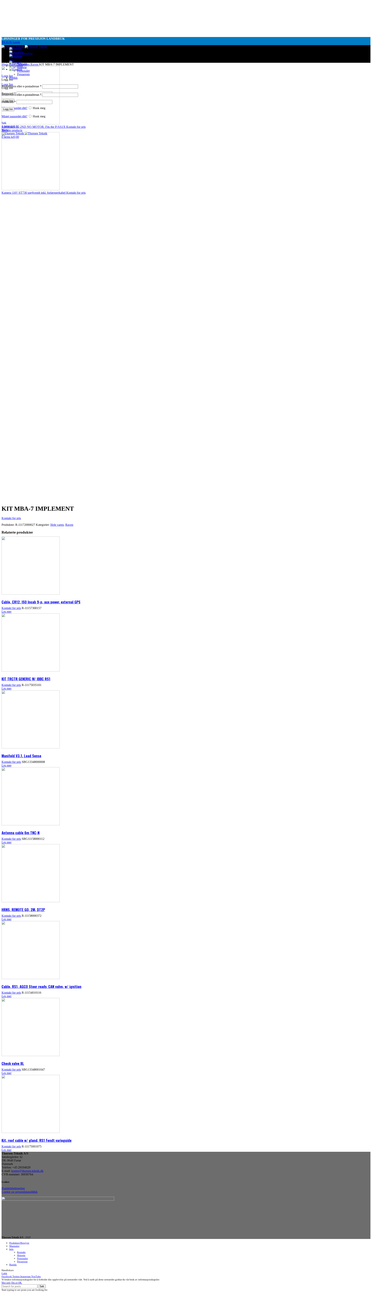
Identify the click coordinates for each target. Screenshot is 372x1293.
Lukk (4, 1273)
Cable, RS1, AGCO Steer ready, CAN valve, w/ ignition (41, 986)
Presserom (22, 1261)
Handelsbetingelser (13, 1188)
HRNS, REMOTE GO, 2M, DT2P (23, 909)
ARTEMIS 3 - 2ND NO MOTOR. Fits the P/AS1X (34, 126)
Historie (21, 1255)
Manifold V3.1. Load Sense (21, 755)
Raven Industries (19, 64)
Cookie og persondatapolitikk (20, 1191)
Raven (34, 64)
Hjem (5, 64)
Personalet (22, 1258)
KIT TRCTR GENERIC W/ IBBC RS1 (26, 678)
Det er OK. (16, 1282)
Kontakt (21, 1252)
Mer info (6, 1282)
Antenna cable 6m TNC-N (21, 832)
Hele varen (57, 524)
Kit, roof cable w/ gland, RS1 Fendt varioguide (36, 1140)
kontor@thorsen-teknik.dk (27, 1170)
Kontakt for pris (76, 126)
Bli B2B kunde (11, 42)
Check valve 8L (13, 1063)
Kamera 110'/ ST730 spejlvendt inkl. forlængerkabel (34, 192)
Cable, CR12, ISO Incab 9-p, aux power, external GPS (41, 601)
